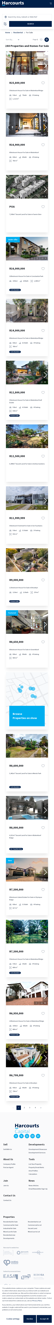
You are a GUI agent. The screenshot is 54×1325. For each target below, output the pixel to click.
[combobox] (20, 17)
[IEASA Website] (10, 1277)
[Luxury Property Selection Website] (8, 1253)
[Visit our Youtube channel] (38, 1136)
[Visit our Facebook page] (16, 1136)
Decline (30, 1319)
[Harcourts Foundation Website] (22, 1253)
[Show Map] (46, 39)
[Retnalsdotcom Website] (37, 1253)
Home (7, 32)
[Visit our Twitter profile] (21, 1136)
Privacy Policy (37, 1301)
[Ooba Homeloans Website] (10, 1263)
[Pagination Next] (41, 1108)
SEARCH (30, 24)
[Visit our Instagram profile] (32, 1136)
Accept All (44, 1319)
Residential (18, 32)
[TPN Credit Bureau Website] (25, 1277)
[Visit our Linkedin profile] (27, 1136)
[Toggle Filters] (5, 24)
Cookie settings (13, 1319)
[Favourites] (43, 83)
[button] (45, 65)
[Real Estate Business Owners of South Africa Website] (39, 1277)
